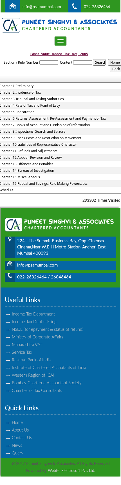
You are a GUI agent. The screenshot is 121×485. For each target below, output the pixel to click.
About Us (20, 430)
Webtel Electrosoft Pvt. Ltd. (71, 471)
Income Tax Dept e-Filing (34, 322)
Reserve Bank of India (31, 360)
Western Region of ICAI (33, 375)
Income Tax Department (33, 314)
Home (17, 422)
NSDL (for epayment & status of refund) (47, 329)
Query (17, 453)
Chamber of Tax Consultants (37, 391)
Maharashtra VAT (27, 345)
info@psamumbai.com (42, 7)
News (17, 445)
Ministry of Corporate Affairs (37, 337)
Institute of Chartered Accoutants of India (49, 368)
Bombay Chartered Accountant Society (47, 383)
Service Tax (22, 352)
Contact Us (22, 438)
